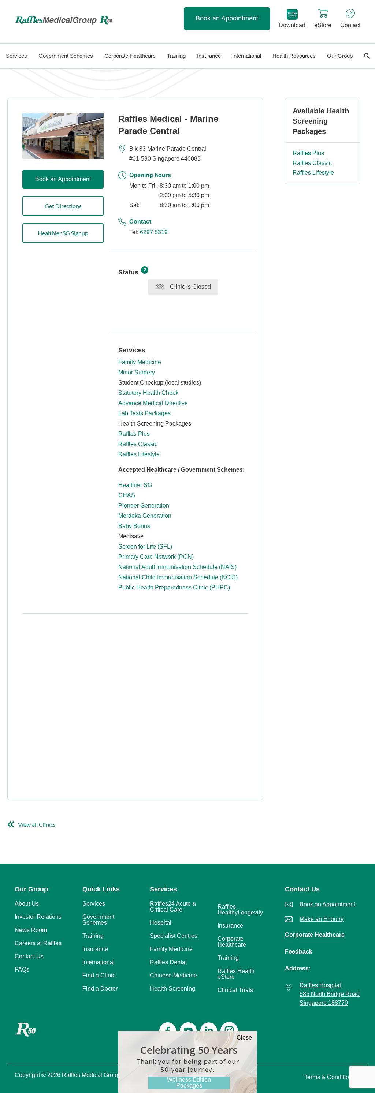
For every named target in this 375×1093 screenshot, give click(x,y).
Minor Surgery (136, 372)
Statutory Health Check (148, 393)
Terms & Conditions (329, 1077)
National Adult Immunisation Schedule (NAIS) (177, 567)
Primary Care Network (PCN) (156, 557)
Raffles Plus (134, 434)
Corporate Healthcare (315, 935)
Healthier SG (135, 485)
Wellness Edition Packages (189, 1083)
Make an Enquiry (322, 919)
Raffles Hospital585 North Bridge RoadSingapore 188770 (330, 994)
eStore (322, 25)
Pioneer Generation (143, 505)
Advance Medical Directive (153, 403)
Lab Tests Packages (144, 413)
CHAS (126, 495)
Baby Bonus (134, 526)
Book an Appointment (227, 18)
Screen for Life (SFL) (145, 546)
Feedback (298, 951)
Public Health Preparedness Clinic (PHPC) (174, 587)
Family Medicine (139, 362)
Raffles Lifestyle (139, 454)
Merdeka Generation (144, 516)
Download (292, 25)
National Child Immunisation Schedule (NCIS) (178, 577)
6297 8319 (154, 232)
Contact (350, 25)
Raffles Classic (137, 444)
